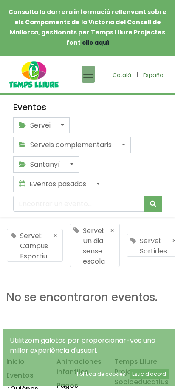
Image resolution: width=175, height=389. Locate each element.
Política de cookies (101, 374)
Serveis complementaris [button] (70, 145)
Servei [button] (40, 125)
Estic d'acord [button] (149, 374)
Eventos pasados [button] (58, 184)
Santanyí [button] (45, 164)
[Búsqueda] (153, 204)
